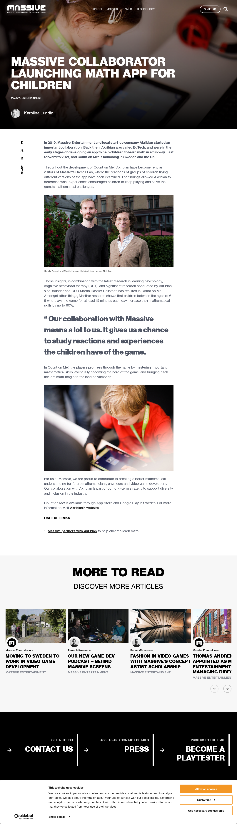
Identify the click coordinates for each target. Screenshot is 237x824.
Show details (57, 816)
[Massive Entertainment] (26, 9)
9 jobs (210, 9)
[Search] (226, 9)
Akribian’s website (84, 508)
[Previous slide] (214, 689)
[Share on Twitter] (22, 150)
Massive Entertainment (26, 98)
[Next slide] (227, 689)
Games (127, 9)
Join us (112, 9)
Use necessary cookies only (206, 810)
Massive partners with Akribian (72, 531)
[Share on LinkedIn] (22, 158)
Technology (145, 9)
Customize (204, 799)
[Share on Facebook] (22, 142)
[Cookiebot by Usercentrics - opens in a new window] (24, 817)
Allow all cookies (206, 789)
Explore (97, 9)
